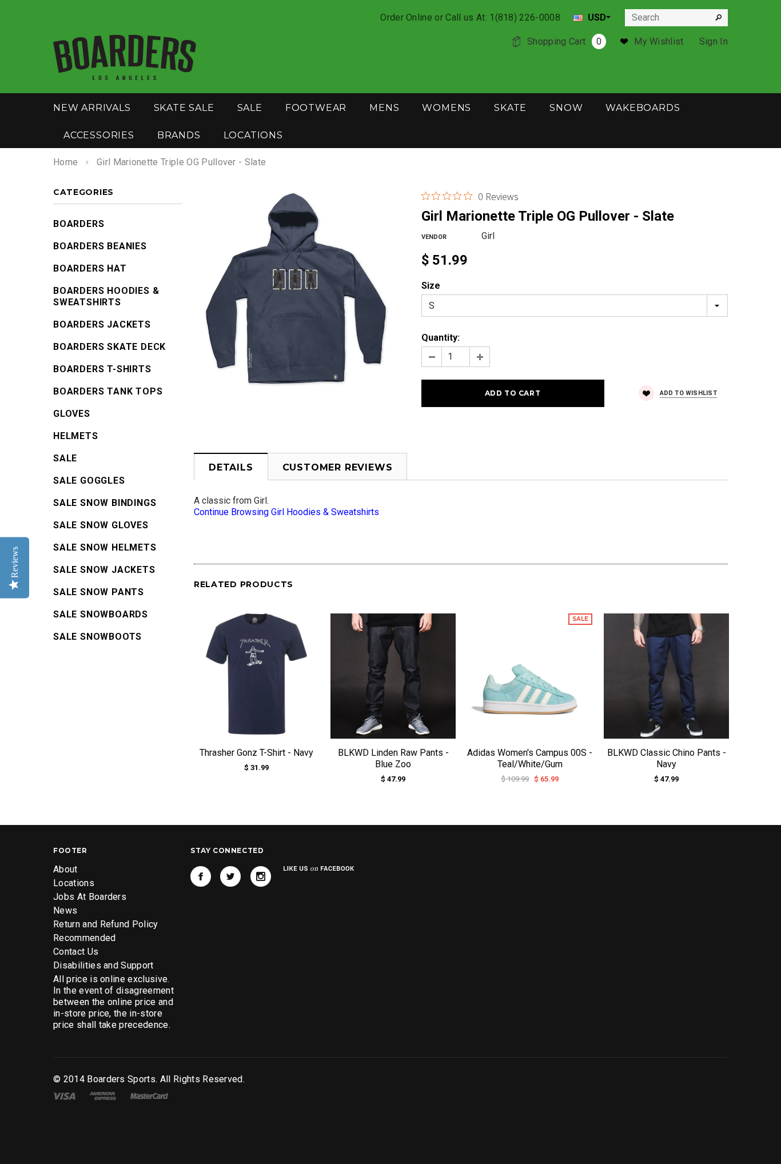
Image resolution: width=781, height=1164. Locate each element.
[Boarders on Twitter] (230, 876)
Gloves (71, 413)
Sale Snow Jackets (104, 569)
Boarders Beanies (100, 246)
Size (430, 285)
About (65, 869)
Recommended (84, 937)
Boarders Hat (90, 268)
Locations (73, 883)
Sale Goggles (89, 480)
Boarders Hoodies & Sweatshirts (106, 296)
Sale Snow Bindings (104, 502)
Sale (65, 458)
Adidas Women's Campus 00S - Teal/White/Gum (529, 758)
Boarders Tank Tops (107, 391)
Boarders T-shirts (102, 369)
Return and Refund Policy (105, 924)
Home (65, 162)
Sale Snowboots (97, 636)
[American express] (102, 1095)
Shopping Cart (564, 41)
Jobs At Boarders (89, 896)
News (65, 910)
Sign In (713, 41)
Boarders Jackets (102, 324)
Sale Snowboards (100, 614)
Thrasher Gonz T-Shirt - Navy (256, 752)
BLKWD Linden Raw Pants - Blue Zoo (393, 758)
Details (231, 467)
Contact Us (75, 951)
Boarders (78, 223)
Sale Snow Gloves (101, 525)
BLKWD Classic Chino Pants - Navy (666, 758)
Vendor (434, 237)
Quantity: (440, 337)
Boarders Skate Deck (109, 346)
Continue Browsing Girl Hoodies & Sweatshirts (286, 512)
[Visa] (64, 1095)
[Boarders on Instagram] (260, 876)
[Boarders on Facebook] (200, 876)
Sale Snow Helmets (105, 547)
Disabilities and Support (103, 965)
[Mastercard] (149, 1095)
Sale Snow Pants (98, 592)
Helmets (75, 435)
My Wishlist (659, 41)
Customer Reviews (337, 467)
